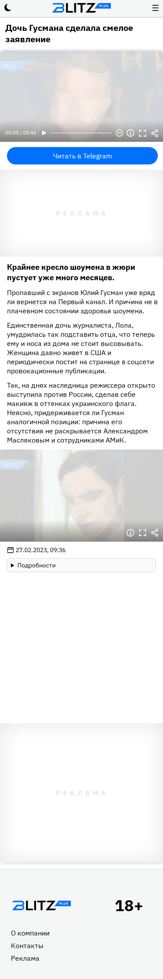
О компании (30, 933)
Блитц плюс (81, 8)
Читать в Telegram (82, 155)
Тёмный (8, 8)
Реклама (25, 958)
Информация (130, 133)
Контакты (27, 945)
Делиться (155, 133)
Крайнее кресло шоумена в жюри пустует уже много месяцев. (71, 272)
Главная (41, 905)
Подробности (36, 565)
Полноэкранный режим (142, 133)
